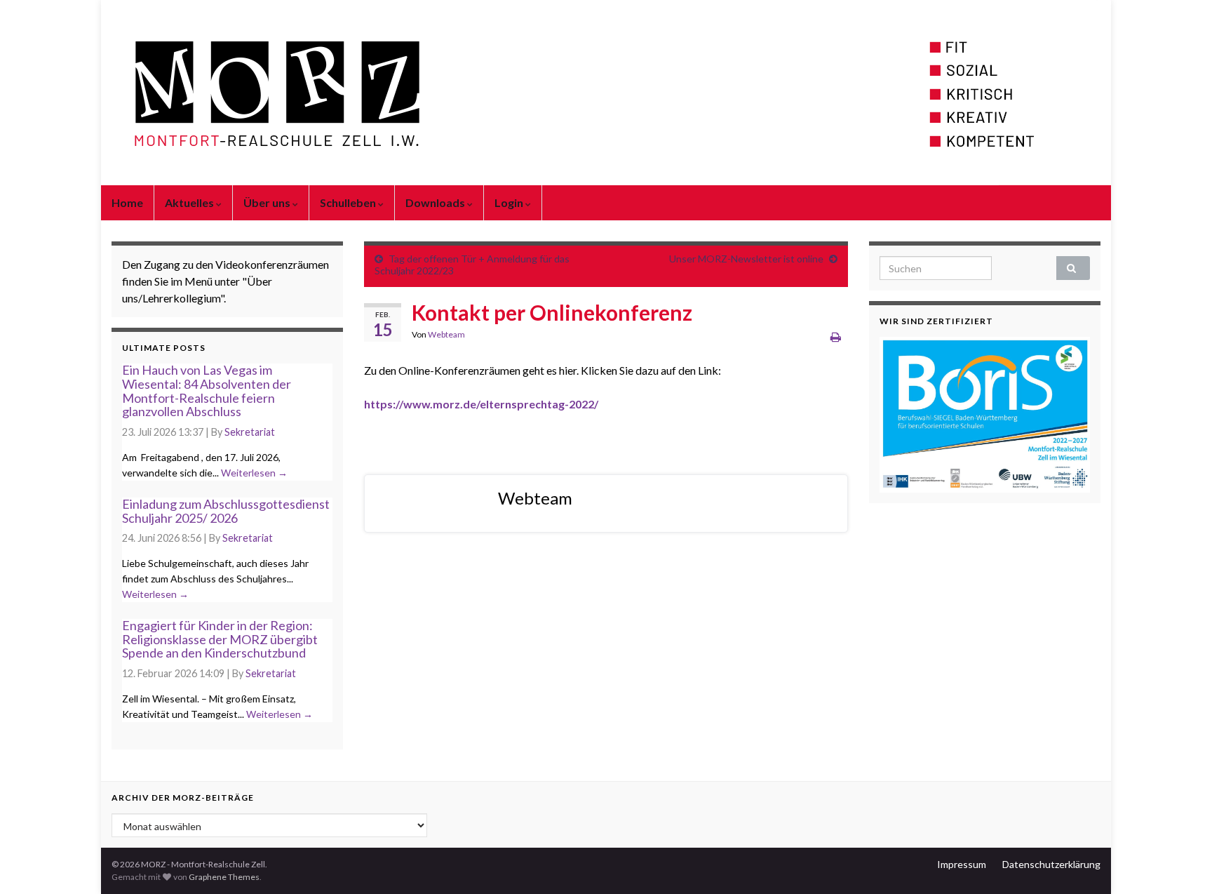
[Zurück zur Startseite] (606, 92)
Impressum (961, 864)
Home (127, 202)
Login (509, 202)
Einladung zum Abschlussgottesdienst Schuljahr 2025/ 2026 (226, 511)
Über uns (267, 202)
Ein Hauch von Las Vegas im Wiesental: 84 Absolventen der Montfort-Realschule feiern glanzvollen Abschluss (206, 390)
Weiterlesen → (254, 473)
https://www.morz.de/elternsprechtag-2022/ (481, 404)
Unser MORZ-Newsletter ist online (746, 259)
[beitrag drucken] (835, 336)
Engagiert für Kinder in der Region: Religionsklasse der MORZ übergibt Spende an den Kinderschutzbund (220, 639)
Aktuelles (190, 202)
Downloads (436, 202)
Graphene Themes (224, 877)
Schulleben (349, 202)
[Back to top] (1180, 862)
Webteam (446, 334)
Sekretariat (249, 432)
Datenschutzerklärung (1051, 864)
